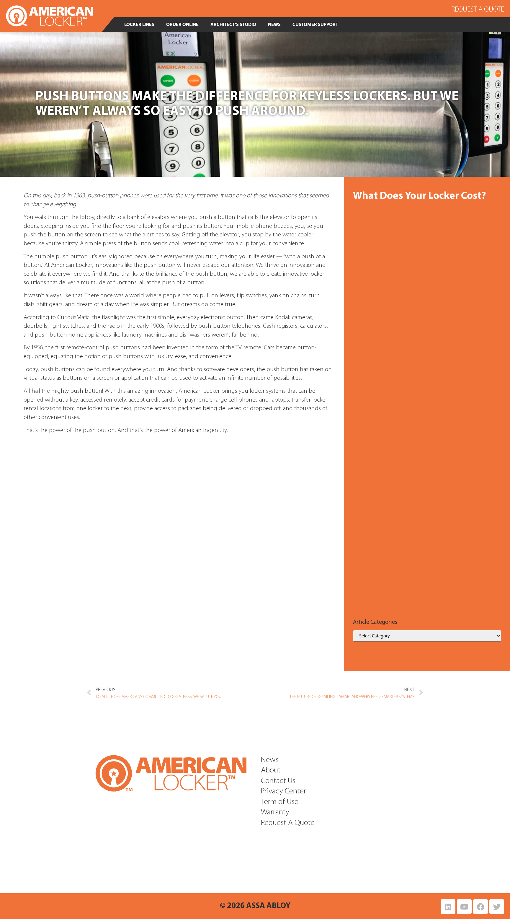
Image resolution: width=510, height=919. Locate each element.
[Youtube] (464, 906)
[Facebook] (480, 906)
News (274, 24)
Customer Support (315, 24)
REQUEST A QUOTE (477, 9)
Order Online (182, 24)
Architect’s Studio (233, 24)
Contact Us (278, 781)
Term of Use (279, 802)
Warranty (275, 812)
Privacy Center (283, 791)
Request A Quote (288, 823)
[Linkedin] (448, 906)
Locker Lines (139, 24)
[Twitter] (496, 906)
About (271, 771)
